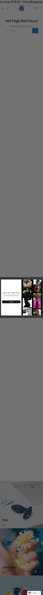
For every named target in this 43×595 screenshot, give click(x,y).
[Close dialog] (41, 281)
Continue (11, 301)
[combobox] (34, 593)
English (35, 593)
